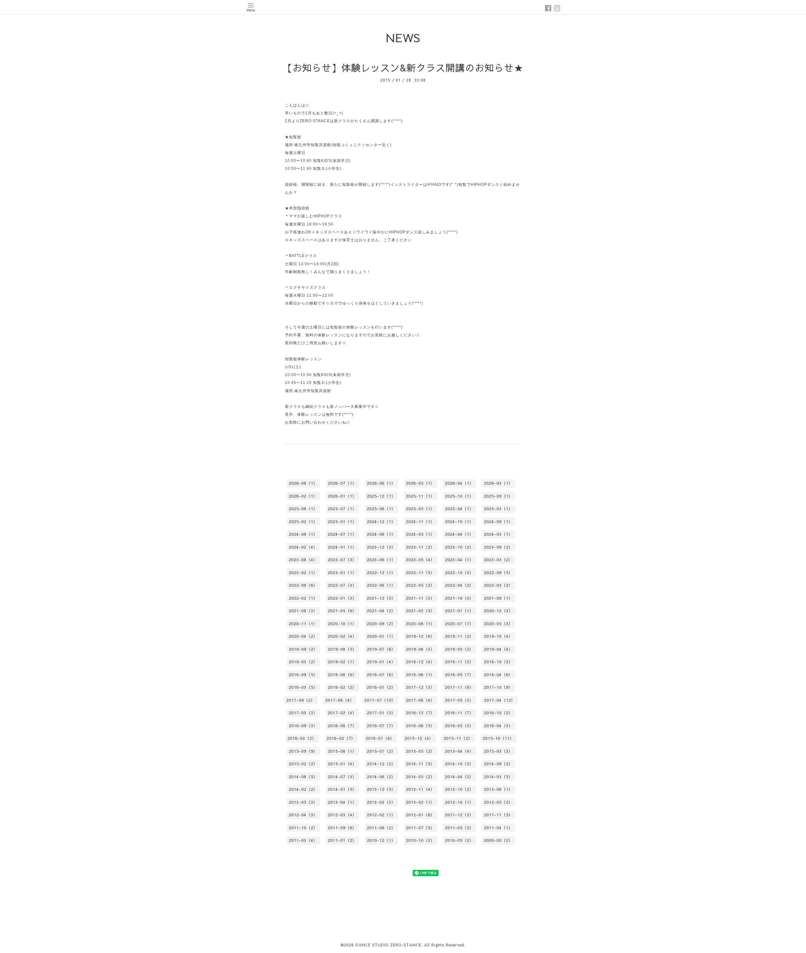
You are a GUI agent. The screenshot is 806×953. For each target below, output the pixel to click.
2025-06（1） (381, 508)
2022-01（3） (342, 598)
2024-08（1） (303, 534)
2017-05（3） (459, 700)
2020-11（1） (303, 623)
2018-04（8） (498, 674)
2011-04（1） (498, 827)
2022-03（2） (498, 585)
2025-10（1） (459, 496)
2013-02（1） (420, 802)
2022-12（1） (381, 572)
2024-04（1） (459, 534)
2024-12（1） (381, 521)
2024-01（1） (342, 547)
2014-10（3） (459, 764)
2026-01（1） (342, 496)
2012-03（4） (342, 815)
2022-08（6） (303, 585)
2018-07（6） (381, 674)
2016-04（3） (498, 725)
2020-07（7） (459, 623)
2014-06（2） (381, 776)
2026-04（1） (459, 483)
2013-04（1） (342, 802)
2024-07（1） (342, 534)
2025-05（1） (420, 508)
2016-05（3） (459, 725)
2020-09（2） (381, 623)
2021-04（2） (381, 610)
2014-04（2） (459, 776)
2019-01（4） (381, 662)
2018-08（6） (342, 674)
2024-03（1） (498, 534)
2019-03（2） (303, 662)
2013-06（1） (498, 789)
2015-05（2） (420, 751)
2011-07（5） (420, 827)
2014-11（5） (420, 764)
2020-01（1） (381, 636)
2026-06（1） (381, 483)
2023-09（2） (498, 547)
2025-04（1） (459, 508)
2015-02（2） (303, 764)
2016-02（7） (340, 738)
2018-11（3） (459, 662)
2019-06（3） (420, 649)
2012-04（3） (303, 815)
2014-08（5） (303, 776)
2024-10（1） (459, 521)
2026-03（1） (498, 483)
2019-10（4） (498, 636)
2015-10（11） (498, 738)
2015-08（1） (342, 751)
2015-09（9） (303, 751)
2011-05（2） (459, 827)
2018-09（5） (303, 674)
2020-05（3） (498, 623)
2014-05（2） (420, 776)
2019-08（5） (342, 649)
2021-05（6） (342, 610)
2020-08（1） (420, 623)
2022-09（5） (498, 572)
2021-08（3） (303, 610)
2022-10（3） (459, 572)
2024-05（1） (420, 534)
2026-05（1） (420, 483)
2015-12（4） (419, 738)
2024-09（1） (498, 521)
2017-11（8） (459, 687)
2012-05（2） (498, 802)
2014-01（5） (342, 789)
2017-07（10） (380, 700)
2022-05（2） (420, 585)
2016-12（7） (420, 713)
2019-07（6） (381, 649)
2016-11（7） (459, 713)
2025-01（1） (342, 521)
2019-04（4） (498, 649)
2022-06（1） (381, 585)
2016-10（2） (498, 713)
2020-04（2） (303, 636)
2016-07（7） (381, 725)
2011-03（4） (303, 840)
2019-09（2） (303, 649)
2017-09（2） (300, 700)
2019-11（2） (459, 636)
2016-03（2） (301, 738)
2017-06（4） (420, 700)
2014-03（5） (498, 776)
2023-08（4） (303, 559)
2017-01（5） (381, 713)
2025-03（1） (498, 508)
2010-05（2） (459, 840)
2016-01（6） (380, 738)
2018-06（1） (420, 674)
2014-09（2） (498, 764)
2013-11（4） (420, 789)
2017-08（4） (339, 700)
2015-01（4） (342, 764)
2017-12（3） (420, 687)
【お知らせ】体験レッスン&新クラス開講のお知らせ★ (403, 67)
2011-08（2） (381, 827)
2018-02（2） (342, 687)
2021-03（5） (420, 610)
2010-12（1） (381, 840)
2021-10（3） (459, 598)
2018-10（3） (498, 662)
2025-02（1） (303, 521)
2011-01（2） (342, 840)
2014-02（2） (303, 789)
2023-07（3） (342, 559)
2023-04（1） (459, 559)
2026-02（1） (303, 496)
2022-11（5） (420, 572)
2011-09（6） (342, 827)
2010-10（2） (420, 840)
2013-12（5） (381, 789)
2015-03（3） (498, 751)
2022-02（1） (303, 598)
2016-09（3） (303, 725)
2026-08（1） (303, 483)
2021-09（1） (498, 598)
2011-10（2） (303, 827)
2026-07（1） (342, 483)
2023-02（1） (303, 572)
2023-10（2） (459, 547)
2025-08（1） (303, 508)
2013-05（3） (303, 802)
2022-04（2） (459, 585)
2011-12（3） (459, 815)
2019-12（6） (420, 636)
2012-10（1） (459, 802)
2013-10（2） (459, 789)
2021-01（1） (459, 610)
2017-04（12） (499, 700)
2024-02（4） (303, 547)
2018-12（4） (420, 662)
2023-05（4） (420, 559)
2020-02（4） (342, 636)
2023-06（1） (381, 559)
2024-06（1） (381, 534)
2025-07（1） (342, 508)
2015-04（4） (459, 751)
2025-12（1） (381, 496)
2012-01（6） (420, 815)
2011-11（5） (498, 815)
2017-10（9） (498, 687)
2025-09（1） (498, 496)
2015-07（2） (381, 751)
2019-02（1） (342, 662)
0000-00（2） (498, 840)
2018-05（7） (459, 674)
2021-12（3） (381, 598)
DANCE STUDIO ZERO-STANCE (388, 944)
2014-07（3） (342, 776)
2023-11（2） (420, 547)
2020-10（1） (342, 623)
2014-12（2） (381, 764)
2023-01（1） (342, 572)
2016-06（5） (420, 725)
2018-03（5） (303, 687)
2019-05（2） (459, 649)
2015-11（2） (458, 738)
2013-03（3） (381, 802)
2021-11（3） (420, 598)
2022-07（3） (342, 585)
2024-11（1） (420, 521)
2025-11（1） (420, 496)
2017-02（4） (342, 713)
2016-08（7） (342, 725)
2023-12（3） (381, 547)
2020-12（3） (498, 610)
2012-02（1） (381, 815)
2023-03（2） (498, 559)
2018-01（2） (381, 687)
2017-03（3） (303, 713)
